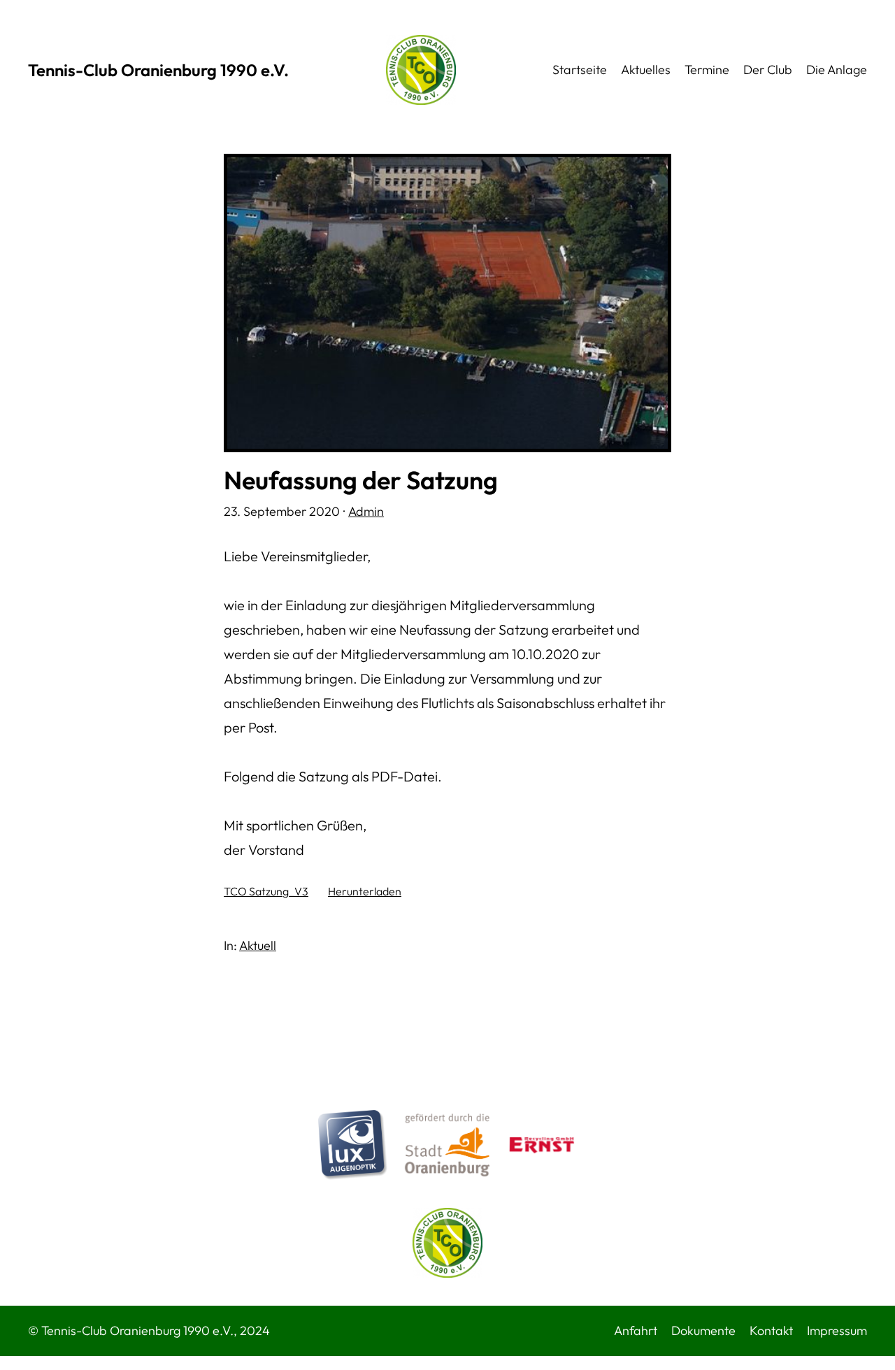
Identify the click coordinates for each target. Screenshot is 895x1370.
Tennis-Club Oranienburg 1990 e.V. (158, 69)
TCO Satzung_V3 (266, 891)
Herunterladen (364, 891)
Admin (366, 511)
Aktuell (257, 945)
